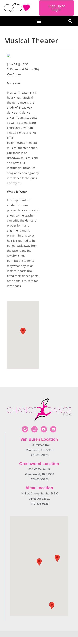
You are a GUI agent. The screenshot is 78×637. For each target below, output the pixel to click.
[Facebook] (25, 429)
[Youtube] (44, 429)
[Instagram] (34, 429)
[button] (39, 21)
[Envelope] (53, 429)
